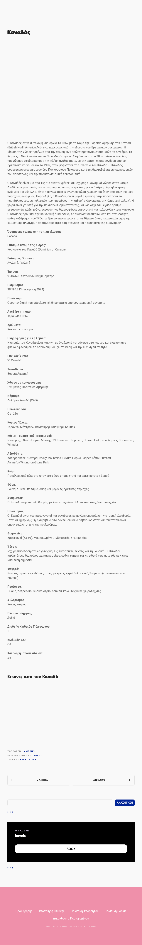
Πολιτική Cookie (115, 911)
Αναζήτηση (125, 802)
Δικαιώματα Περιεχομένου (71, 918)
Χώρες (38, 755)
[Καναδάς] (71, 54)
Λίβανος (99, 780)
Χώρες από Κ (28, 759)
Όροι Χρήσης (24, 911)
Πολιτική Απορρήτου (85, 911)
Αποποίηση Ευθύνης (51, 911)
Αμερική (30, 751)
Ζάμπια (42, 780)
